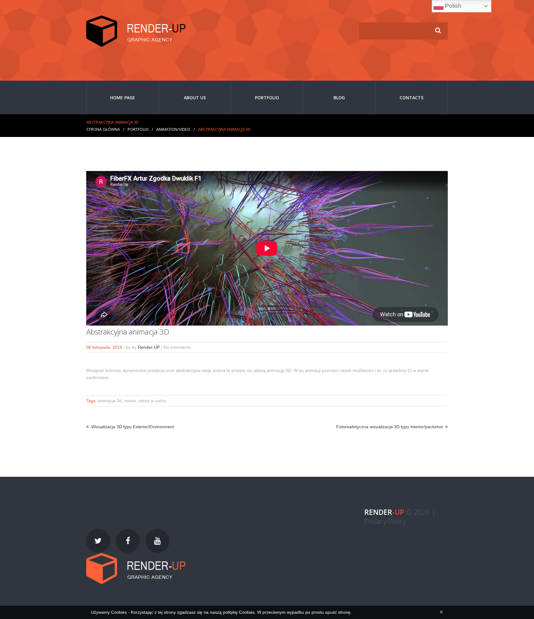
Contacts (411, 97)
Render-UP (149, 347)
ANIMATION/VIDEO (173, 129)
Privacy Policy (385, 521)
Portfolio (267, 97)
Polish (452, 5)
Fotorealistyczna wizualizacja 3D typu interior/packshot (389, 426)
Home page (122, 97)
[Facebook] (128, 541)
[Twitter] (98, 541)
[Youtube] (157, 541)
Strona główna (103, 129)
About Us (195, 97)
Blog (339, 97)
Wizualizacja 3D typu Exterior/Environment (132, 426)
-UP (384, 512)
